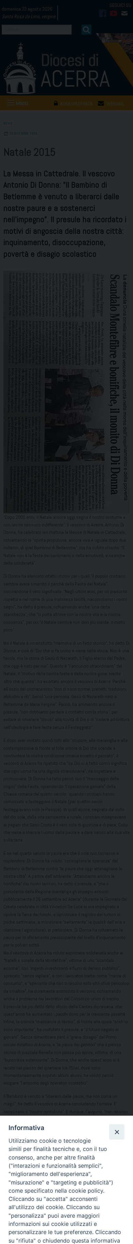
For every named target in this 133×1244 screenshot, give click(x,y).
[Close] (116, 1131)
